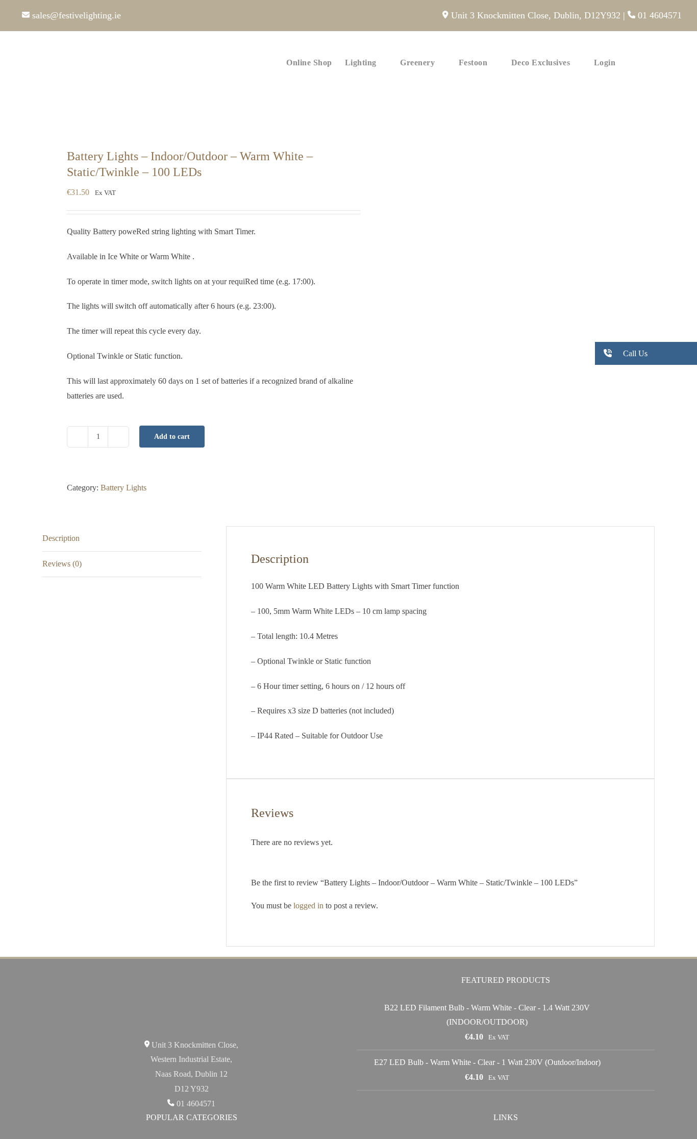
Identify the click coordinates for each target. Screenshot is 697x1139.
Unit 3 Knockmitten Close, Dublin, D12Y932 (534, 15)
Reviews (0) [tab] (62, 563)
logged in (308, 905)
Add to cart (172, 436)
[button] (666, 61)
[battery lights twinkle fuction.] (189, 115)
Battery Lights (123, 487)
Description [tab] (61, 538)
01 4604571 (658, 15)
